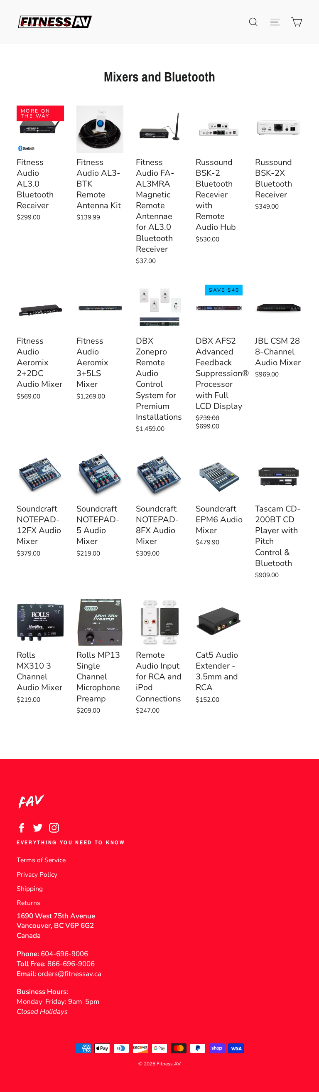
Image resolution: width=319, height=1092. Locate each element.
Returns (28, 903)
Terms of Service (41, 860)
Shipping (30, 888)
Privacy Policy (37, 874)
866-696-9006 (71, 964)
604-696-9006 (64, 954)
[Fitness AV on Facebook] (22, 827)
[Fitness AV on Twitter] (38, 827)
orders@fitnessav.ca (69, 974)
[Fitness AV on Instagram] (54, 827)
